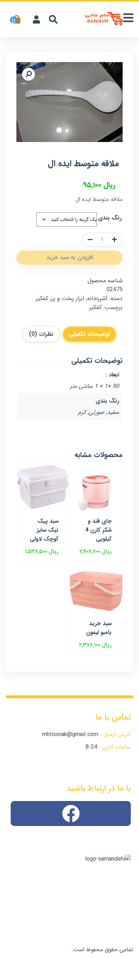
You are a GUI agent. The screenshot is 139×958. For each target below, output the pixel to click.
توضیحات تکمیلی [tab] (89, 334)
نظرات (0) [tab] (41, 334)
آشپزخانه (97, 298)
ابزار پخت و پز (67, 298)
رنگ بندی (110, 217)
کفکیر (42, 298)
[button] (28, 74)
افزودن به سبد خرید (69, 257)
